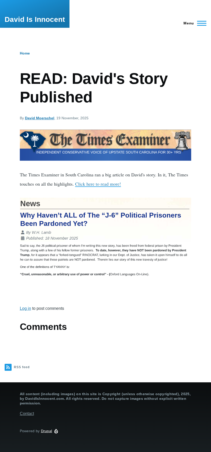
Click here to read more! (98, 184)
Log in (25, 308)
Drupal (46, 431)
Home (25, 53)
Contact (27, 413)
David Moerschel (39, 118)
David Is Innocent (35, 19)
